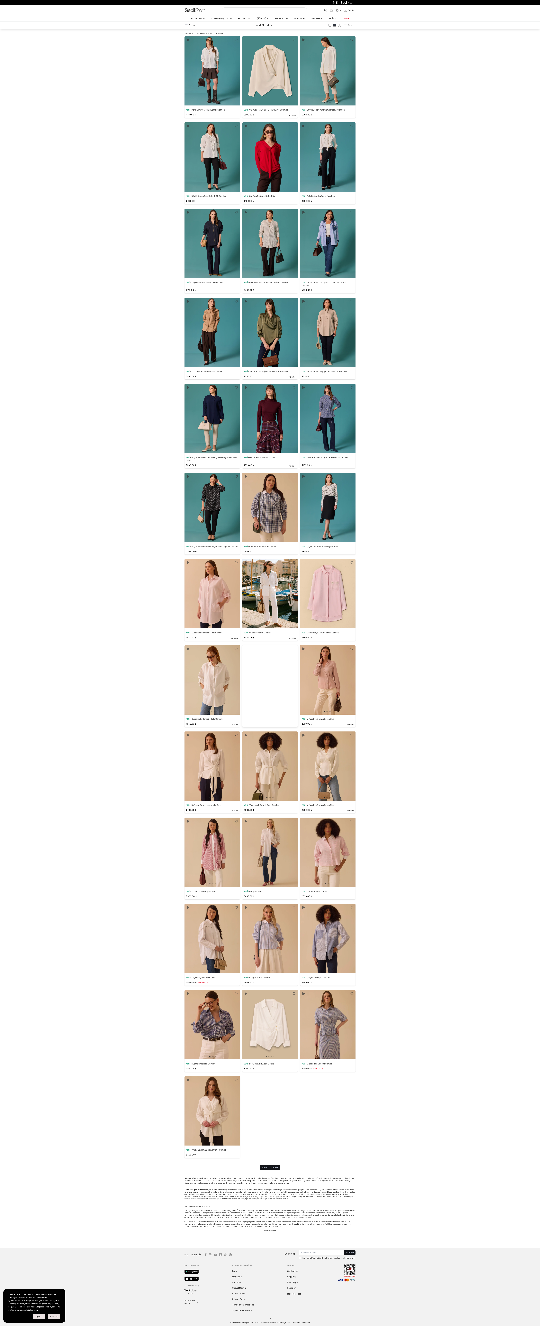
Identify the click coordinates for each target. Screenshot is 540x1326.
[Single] (330, 25)
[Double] (335, 25)
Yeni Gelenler (197, 18)
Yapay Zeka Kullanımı (242, 1310)
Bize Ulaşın (292, 1282)
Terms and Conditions (243, 1304)
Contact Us (292, 1271)
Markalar (299, 18)
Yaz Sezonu (244, 18)
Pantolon (263, 18)
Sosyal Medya (239, 1288)
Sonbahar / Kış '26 (221, 18)
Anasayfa (188, 33)
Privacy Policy (239, 1299)
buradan (21, 1310)
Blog (234, 1271)
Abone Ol (350, 1252)
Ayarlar (39, 1316)
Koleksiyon (281, 18)
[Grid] (339, 25)
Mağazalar (237, 1276)
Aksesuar (316, 18)
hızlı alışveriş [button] (212, 96)
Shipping (291, 1276)
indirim (332, 18)
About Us (236, 1282)
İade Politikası (294, 1293)
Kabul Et (54, 1316)
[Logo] (195, 10)
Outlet (347, 18)
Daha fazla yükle (270, 1167)
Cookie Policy (239, 1293)
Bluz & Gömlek (216, 33)
